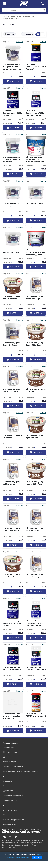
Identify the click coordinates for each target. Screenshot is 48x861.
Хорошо (37, 857)
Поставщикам (8, 815)
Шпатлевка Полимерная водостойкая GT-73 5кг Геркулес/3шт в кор (35, 623)
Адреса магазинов (10, 810)
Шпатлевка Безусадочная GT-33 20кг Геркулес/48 (36, 67)
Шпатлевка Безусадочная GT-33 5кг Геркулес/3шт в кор (35, 113)
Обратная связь (9, 824)
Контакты (7, 806)
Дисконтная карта (10, 747)
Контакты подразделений (13, 820)
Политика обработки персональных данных (20, 771)
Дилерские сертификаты (13, 795)
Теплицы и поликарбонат (13, 767)
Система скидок (9, 762)
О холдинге (7, 781)
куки (39, 854)
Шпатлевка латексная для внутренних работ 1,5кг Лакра (11, 159)
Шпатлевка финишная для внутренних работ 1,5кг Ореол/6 (11, 716)
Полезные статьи (10, 752)
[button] (27, 34)
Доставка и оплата (10, 757)
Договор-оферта (10, 800)
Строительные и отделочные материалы (19, 16)
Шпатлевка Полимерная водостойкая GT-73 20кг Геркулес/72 (12, 623)
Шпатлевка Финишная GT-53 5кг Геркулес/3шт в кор (36, 669)
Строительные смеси (12, 19)
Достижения (8, 791)
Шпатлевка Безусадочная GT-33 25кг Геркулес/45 (13, 113)
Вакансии (7, 786)
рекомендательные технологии (17, 857)
